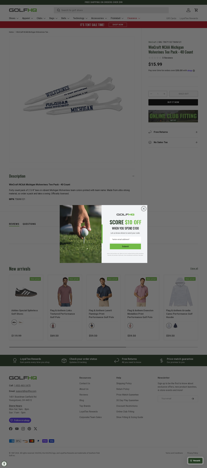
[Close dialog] (143, 208)
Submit (125, 246)
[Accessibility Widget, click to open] (4, 464)
